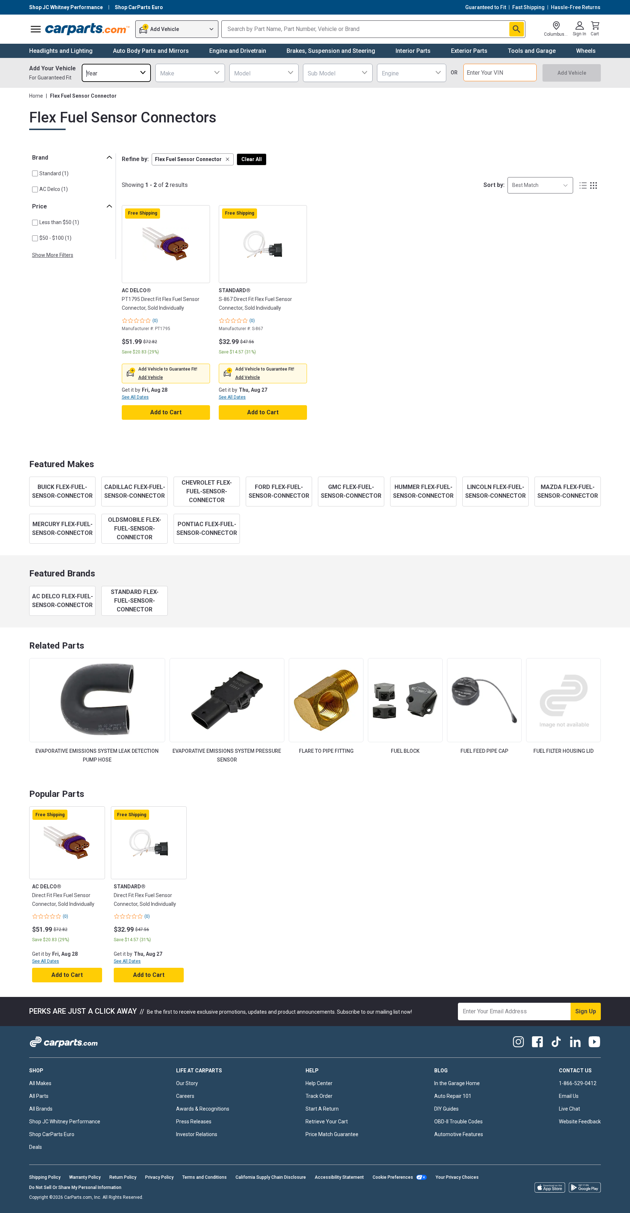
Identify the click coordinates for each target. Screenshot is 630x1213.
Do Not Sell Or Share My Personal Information (75, 1187)
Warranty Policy (85, 1177)
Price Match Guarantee (332, 1134)
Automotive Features (458, 1134)
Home (36, 96)
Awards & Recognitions (202, 1109)
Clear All (251, 159)
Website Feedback (580, 1121)
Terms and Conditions (204, 1177)
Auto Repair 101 (452, 1096)
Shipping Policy (45, 1177)
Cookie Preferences (393, 1177)
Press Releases (193, 1121)
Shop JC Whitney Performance (64, 1121)
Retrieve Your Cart (327, 1121)
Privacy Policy (159, 1177)
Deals (35, 1147)
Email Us (569, 1096)
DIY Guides (446, 1109)
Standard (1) (54, 173)
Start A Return (322, 1109)
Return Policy (122, 1177)
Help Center (319, 1083)
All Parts (38, 1096)
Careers (185, 1096)
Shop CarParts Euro (51, 1134)
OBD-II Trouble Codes (458, 1121)
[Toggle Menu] (35, 29)
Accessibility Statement (339, 1177)
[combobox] (116, 73)
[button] (193, 159)
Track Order (319, 1096)
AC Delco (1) (53, 189)
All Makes (40, 1083)
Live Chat (569, 1109)
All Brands (40, 1109)
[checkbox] (35, 173)
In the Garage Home (457, 1083)
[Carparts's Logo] (87, 29)
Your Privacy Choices (457, 1177)
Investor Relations (196, 1134)
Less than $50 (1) (59, 222)
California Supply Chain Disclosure (271, 1177)
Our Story (187, 1083)
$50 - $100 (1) (55, 238)
